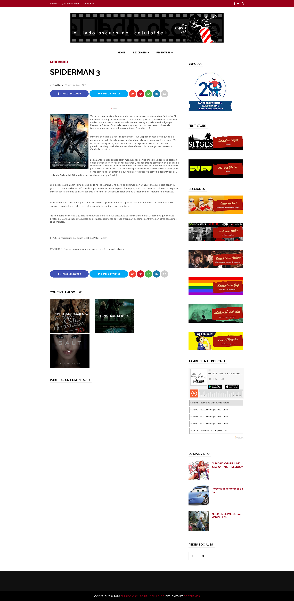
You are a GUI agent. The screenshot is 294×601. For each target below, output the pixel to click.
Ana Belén (58, 85)
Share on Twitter (110, 94)
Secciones (140, 52)
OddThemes (192, 596)
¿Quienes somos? (71, 3)
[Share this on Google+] (132, 93)
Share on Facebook (70, 94)
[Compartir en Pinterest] (164, 93)
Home (53, 3)
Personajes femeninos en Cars (227, 490)
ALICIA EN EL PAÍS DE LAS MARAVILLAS (226, 516)
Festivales (163, 52)
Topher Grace (59, 62)
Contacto (89, 3)
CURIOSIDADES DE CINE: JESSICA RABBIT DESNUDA (227, 465)
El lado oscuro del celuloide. (143, 596)
